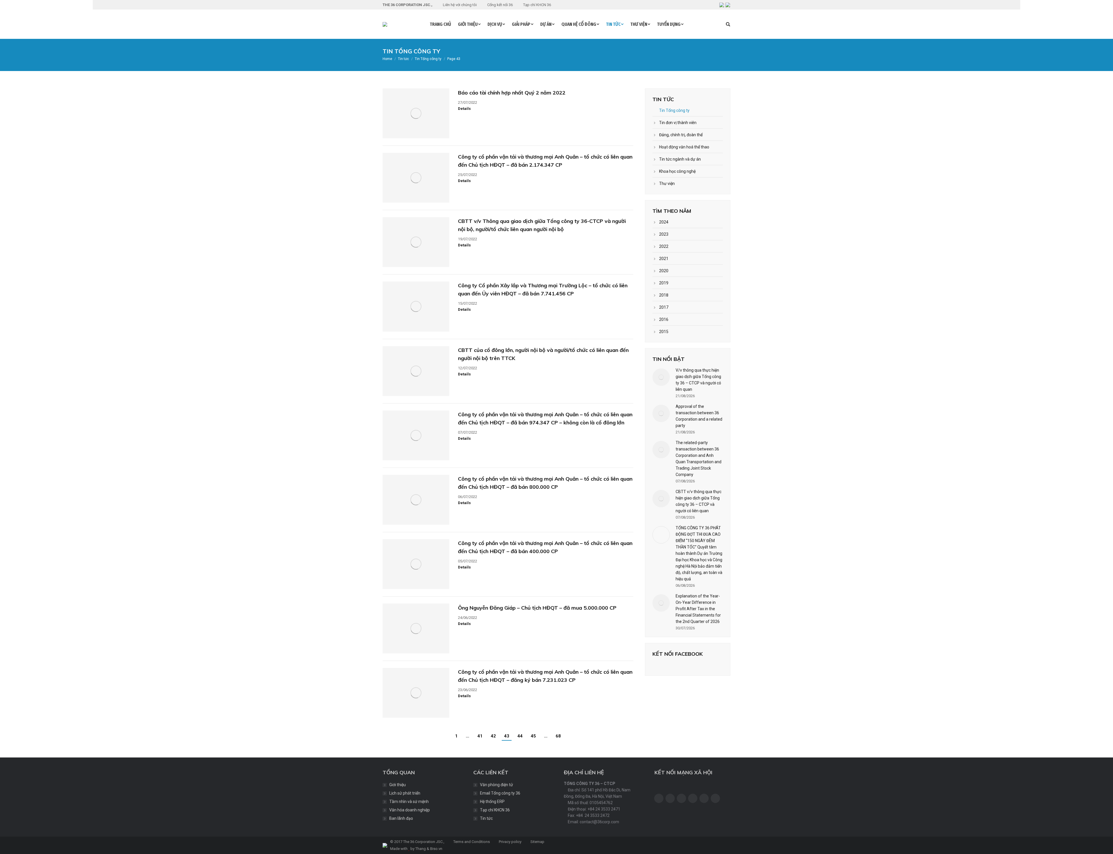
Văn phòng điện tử (496, 784)
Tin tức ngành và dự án (680, 159)
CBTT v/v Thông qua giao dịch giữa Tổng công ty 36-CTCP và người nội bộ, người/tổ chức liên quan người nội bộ (542, 225)
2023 (663, 234)
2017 (663, 307)
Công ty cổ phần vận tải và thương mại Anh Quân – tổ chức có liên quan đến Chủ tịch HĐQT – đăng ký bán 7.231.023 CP (545, 675)
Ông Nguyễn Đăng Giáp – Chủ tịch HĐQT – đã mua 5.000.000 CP (537, 607)
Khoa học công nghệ (677, 171)
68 (558, 736)
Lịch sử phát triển (404, 793)
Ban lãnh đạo (401, 818)
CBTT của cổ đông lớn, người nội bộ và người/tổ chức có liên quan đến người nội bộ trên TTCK (543, 354)
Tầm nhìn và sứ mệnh (409, 801)
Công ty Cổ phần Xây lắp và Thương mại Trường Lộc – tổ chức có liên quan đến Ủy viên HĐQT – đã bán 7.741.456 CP (543, 289)
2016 (663, 319)
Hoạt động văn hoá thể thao (684, 147)
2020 (663, 270)
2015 (663, 331)
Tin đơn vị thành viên (677, 122)
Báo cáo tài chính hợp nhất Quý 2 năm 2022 (511, 92)
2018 (663, 295)
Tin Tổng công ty (674, 110)
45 (533, 736)
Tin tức (486, 818)
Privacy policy (509, 842)
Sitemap (537, 842)
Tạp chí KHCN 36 (495, 810)
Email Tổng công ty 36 (500, 793)
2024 (663, 222)
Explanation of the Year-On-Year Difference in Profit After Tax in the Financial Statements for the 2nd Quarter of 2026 (698, 609)
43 (506, 736)
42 (493, 736)
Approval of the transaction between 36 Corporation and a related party (699, 416)
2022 (663, 246)
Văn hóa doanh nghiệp (409, 810)
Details (464, 108)
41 (480, 736)
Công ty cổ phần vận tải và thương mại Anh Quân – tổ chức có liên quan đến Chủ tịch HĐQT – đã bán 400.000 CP (545, 547)
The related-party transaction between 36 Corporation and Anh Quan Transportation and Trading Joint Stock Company (698, 458)
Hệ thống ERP (492, 801)
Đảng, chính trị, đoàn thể (681, 134)
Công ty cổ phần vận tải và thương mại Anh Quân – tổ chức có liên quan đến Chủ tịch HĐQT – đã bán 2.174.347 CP (545, 160)
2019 (663, 283)
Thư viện (667, 183)
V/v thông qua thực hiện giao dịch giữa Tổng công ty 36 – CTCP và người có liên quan (698, 380)
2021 (663, 258)
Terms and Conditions (471, 842)
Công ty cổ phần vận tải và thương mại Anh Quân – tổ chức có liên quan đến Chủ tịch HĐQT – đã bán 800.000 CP (545, 482)
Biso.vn (436, 848)
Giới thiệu (397, 784)
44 (520, 736)
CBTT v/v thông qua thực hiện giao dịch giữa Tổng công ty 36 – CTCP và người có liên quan (698, 501)
